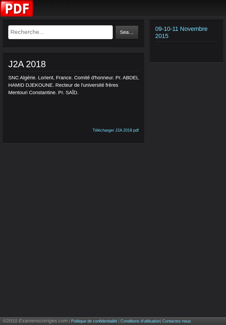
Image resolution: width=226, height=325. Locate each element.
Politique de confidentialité (94, 321)
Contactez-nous (176, 321)
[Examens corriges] (17, 15)
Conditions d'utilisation (140, 321)
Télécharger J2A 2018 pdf (116, 130)
